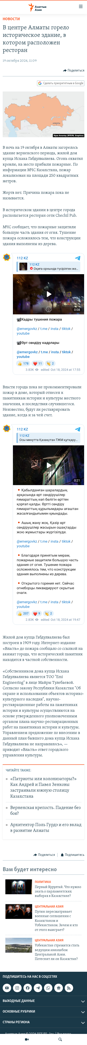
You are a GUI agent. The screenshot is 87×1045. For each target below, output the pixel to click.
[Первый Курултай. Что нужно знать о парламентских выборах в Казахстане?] (18, 886)
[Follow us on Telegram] (38, 988)
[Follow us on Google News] (58, 988)
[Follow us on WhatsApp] (48, 988)
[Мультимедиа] (26, 1039)
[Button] (74, 70)
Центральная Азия (49, 906)
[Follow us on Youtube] (7, 988)
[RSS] (69, 988)
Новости (11, 19)
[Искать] (60, 1039)
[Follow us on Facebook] (27, 988)
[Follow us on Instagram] (17, 988)
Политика (43, 882)
